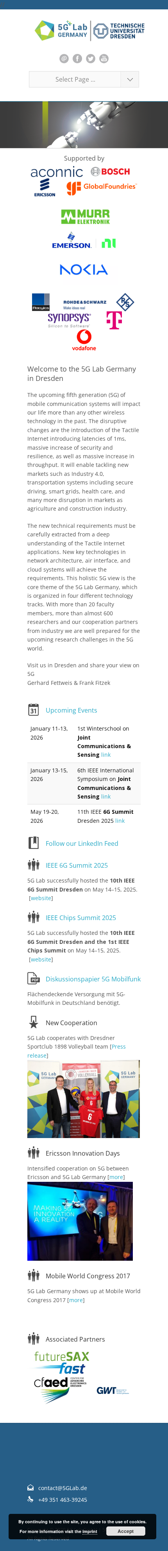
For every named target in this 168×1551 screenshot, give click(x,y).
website (41, 898)
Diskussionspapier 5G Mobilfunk (93, 979)
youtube (104, 58)
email (64, 58)
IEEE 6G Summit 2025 (77, 865)
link (106, 754)
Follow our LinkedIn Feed (82, 843)
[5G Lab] (84, 30)
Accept (126, 1531)
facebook (77, 58)
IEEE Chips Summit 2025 (81, 917)
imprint (89, 1531)
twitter (90, 58)
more (116, 1177)
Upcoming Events (71, 710)
